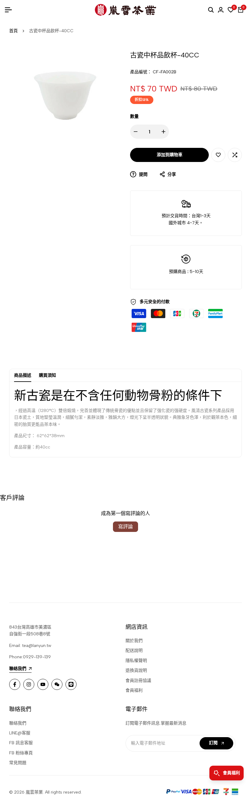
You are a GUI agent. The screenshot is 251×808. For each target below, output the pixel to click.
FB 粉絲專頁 (21, 753)
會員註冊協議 (138, 680)
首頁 (13, 30)
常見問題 (17, 762)
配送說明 (134, 650)
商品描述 (22, 375)
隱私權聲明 (136, 660)
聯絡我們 (17, 723)
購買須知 (47, 375)
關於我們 (134, 640)
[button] (218, 155)
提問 (143, 174)
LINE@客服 (19, 733)
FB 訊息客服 (21, 742)
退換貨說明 (136, 670)
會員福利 (134, 690)
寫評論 (125, 526)
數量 (134, 116)
